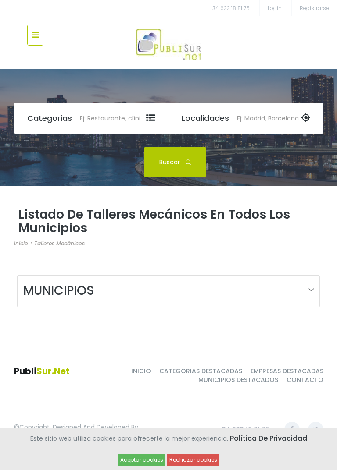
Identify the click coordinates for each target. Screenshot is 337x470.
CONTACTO (305, 379)
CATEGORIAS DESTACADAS (200, 371)
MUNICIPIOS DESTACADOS (238, 379)
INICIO (141, 371)
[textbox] (115, 118)
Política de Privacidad (268, 438)
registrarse (314, 8)
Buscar (169, 162)
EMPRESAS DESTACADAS (287, 371)
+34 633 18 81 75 (229, 8)
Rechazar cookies (193, 459)
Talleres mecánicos (59, 243)
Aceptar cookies (141, 459)
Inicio (21, 243)
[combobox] (115, 118)
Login (275, 8)
